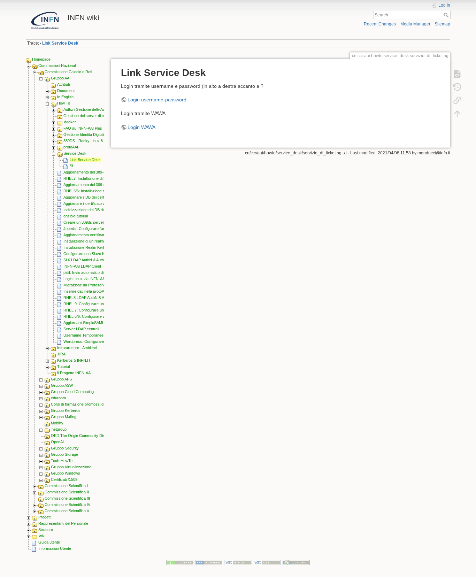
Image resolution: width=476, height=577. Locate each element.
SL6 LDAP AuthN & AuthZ (84, 260)
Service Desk (74, 153)
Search (447, 15)
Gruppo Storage (64, 454)
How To (63, 103)
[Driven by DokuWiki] (296, 562)
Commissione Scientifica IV (67, 504)
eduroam (58, 398)
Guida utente (49, 542)
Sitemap (442, 24)
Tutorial (63, 366)
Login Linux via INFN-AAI (84, 279)
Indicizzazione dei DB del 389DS (90, 210)
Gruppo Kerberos (65, 410)
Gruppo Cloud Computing (72, 392)
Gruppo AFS (61, 379)
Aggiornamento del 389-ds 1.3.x (90, 185)
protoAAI (70, 147)
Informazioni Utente (54, 548)
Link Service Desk (60, 43)
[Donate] (180, 562)
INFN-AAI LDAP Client (82, 266)
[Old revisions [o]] (457, 87)
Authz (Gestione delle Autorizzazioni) (94, 109)
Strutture (45, 530)
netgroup (59, 429)
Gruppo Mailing (63, 417)
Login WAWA (141, 127)
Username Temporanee (83, 335)
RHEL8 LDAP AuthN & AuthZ (87, 297)
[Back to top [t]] (457, 113)
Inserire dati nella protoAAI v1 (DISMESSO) (100, 291)
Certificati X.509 (64, 479)
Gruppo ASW (62, 385)
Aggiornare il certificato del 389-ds (92, 203)
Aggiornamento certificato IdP (88, 235)
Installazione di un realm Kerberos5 (93, 241)
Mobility (57, 423)
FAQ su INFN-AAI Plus (82, 128)
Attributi (63, 84)
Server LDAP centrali (81, 329)
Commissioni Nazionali (57, 65)
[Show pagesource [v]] (457, 73)
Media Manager (415, 24)
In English (65, 97)
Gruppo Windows (65, 473)
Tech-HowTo (61, 461)
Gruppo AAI (60, 78)
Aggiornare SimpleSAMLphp (86, 323)
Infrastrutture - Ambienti (77, 348)
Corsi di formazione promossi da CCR (83, 404)
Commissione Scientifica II (67, 492)
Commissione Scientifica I (66, 486)
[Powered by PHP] (209, 562)
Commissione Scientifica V (67, 511)
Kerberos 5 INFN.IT (74, 360)
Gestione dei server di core (86, 116)
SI (71, 166)
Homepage (41, 59)
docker (70, 122)
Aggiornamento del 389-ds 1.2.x (90, 172)
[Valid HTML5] (238, 562)
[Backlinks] (457, 100)
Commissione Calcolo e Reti (68, 72)
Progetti (44, 517)
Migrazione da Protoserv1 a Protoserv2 (96, 285)
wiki (42, 536)
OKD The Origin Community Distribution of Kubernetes (97, 435)
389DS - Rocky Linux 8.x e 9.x (89, 141)
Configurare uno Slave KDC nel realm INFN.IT (102, 254)
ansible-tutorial (75, 216)
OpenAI (57, 442)
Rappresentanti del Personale (63, 523)
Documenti (66, 91)
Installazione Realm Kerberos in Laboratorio (100, 247)
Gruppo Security (65, 448)
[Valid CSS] (267, 562)
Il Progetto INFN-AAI (74, 373)
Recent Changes (380, 24)
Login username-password (157, 99)
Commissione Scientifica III (67, 498)
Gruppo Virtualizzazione (71, 467)
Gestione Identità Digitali (83, 134)
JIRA (61, 354)
